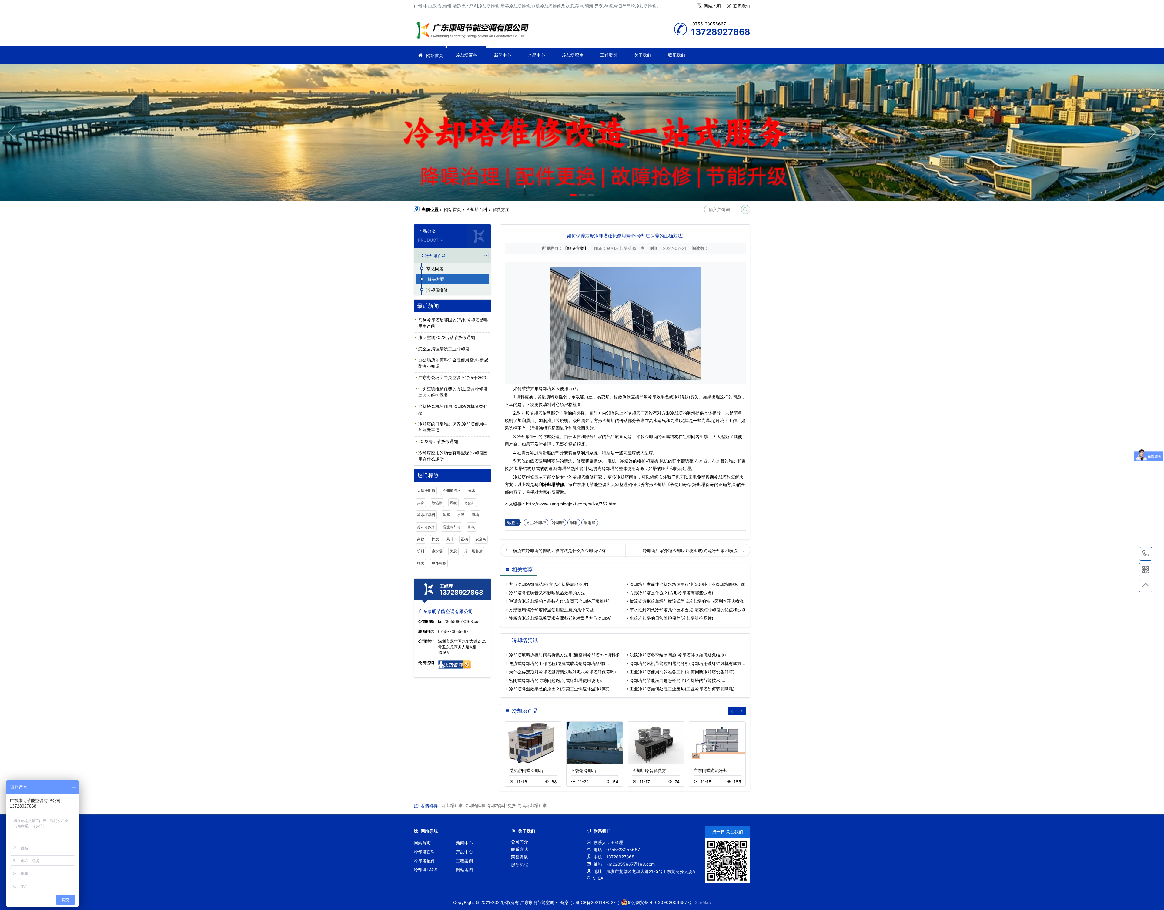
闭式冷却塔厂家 (532, 805)
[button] (573, 195)
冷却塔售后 (473, 551)
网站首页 (434, 55)
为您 (453, 551)
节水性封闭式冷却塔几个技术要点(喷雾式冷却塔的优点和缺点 (688, 609)
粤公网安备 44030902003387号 (659, 902)
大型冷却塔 (426, 490)
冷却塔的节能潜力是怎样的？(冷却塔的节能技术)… (677, 680)
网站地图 (712, 5)
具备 (420, 502)
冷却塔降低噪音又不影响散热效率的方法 (547, 592)
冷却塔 (558, 522)
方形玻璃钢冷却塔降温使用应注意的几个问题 (551, 609)
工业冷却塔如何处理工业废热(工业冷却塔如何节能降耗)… (684, 688)
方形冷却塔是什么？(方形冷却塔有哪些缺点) (671, 592)
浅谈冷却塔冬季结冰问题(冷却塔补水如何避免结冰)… (680, 654)
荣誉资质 (519, 856)
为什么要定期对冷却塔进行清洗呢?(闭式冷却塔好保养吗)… (564, 671)
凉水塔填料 (426, 514)
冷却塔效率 (426, 527)
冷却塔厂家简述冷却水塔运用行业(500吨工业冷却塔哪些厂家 (687, 584)
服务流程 (519, 864)
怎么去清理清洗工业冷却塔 (443, 348)
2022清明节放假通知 (438, 441)
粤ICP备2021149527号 (597, 902)
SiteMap (703, 902)
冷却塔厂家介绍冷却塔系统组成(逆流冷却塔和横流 (691, 550)
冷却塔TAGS (425, 869)
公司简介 (519, 841)
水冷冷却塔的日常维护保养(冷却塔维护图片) (671, 618)
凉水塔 (437, 551)
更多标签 (439, 563)
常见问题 (434, 268)
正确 (464, 539)
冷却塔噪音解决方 (649, 770)
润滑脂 (590, 522)
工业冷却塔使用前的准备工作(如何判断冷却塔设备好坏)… (684, 671)
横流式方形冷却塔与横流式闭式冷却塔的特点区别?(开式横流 (687, 601)
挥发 (435, 539)
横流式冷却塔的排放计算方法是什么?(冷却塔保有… (561, 550)
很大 (420, 563)
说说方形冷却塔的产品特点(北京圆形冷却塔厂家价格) (559, 601)
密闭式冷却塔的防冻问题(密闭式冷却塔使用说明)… (557, 680)
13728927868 (1145, 554)
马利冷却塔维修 (549, 484)
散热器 (437, 502)
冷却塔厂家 (452, 805)
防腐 (446, 514)
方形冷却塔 (536, 522)
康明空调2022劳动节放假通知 (446, 337)
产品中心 (536, 55)
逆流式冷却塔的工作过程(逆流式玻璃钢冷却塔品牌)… (559, 663)
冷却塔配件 (572, 55)
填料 (420, 551)
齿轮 (453, 502)
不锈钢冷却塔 (583, 770)
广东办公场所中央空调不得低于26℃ (453, 377)
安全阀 (480, 539)
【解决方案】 (575, 248)
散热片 (469, 502)
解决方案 (501, 209)
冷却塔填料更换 (501, 805)
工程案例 (608, 55)
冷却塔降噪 (475, 805)
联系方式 (519, 849)
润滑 (574, 522)
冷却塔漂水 (452, 490)
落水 (471, 490)
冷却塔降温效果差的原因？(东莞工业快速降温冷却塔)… (561, 688)
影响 (471, 527)
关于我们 (642, 55)
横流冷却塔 (452, 527)
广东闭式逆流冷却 (711, 770)
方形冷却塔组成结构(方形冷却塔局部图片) (548, 584)
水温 (460, 514)
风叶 (449, 539)
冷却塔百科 (466, 55)
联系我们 (741, 5)
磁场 (475, 514)
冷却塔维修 (474, 31)
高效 (420, 539)
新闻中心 (502, 55)
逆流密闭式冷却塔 (526, 770)
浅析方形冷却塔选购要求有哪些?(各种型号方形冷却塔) (560, 618)
